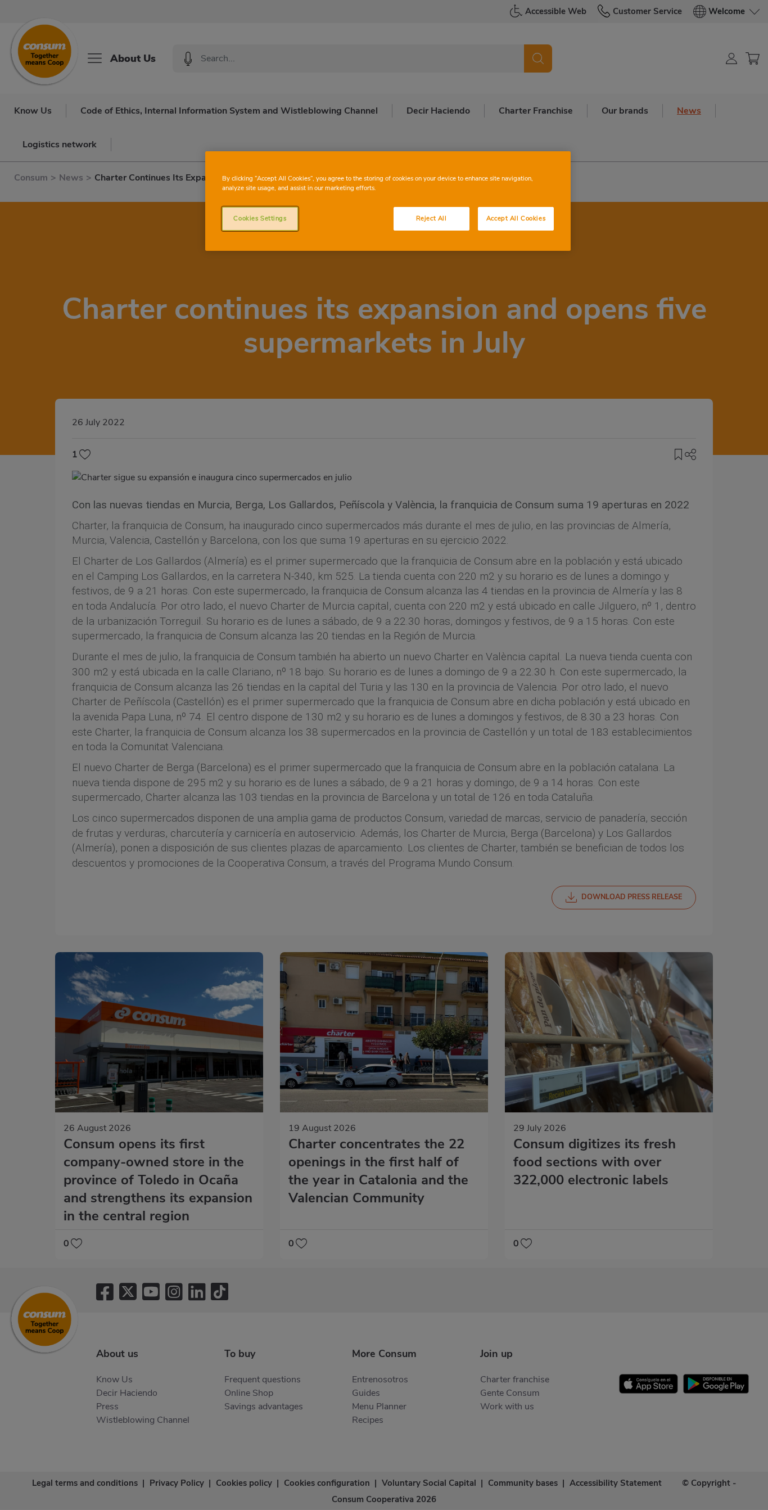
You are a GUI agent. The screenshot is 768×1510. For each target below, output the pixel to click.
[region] (388, 201)
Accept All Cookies (515, 218)
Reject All (431, 218)
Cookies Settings (259, 218)
